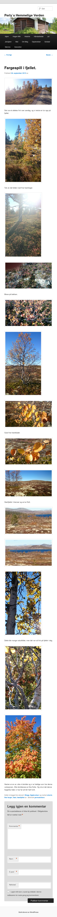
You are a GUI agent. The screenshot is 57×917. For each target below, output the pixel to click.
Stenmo (7, 47)
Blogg (27, 795)
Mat (17, 41)
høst (14, 797)
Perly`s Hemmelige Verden (24, 15)
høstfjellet (21, 797)
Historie (27, 36)
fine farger (8, 797)
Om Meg (25, 41)
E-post (13, 872)
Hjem (7, 36)
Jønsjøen (8, 41)
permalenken (40, 797)
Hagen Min (17, 36)
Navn (13, 859)
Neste (49, 55)
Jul (48, 36)
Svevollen (18, 47)
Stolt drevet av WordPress (28, 912)
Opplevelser (36, 41)
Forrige (8, 55)
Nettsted (12, 884)
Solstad (47, 41)
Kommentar (14, 826)
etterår (49, 795)
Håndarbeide (38, 36)
